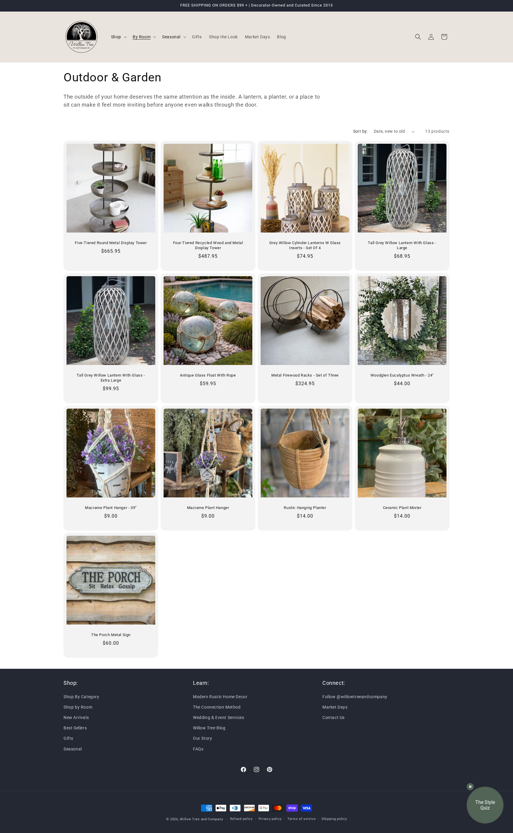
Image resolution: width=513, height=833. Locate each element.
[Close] (470, 786)
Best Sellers (75, 727)
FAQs (198, 748)
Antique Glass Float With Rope (208, 375)
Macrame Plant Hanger (208, 507)
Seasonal (73, 748)
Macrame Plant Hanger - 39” (111, 507)
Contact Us (333, 717)
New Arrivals (76, 717)
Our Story (202, 738)
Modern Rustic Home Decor (220, 696)
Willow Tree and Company (201, 819)
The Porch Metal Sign (111, 635)
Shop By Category (81, 696)
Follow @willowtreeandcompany (354, 696)
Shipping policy (334, 819)
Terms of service (301, 819)
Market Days (335, 706)
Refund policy (241, 819)
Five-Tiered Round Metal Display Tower (111, 243)
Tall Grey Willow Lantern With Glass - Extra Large (111, 377)
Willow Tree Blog (209, 727)
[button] (118, 37)
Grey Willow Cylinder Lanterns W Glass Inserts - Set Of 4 (305, 245)
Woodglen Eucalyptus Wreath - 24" (402, 375)
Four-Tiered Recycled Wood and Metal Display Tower (208, 245)
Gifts (68, 738)
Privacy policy (270, 819)
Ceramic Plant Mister (402, 507)
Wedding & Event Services (218, 717)
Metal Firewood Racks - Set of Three (305, 375)
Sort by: (360, 131)
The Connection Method (217, 706)
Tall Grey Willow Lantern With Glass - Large (402, 245)
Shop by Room (78, 706)
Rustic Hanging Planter (305, 507)
